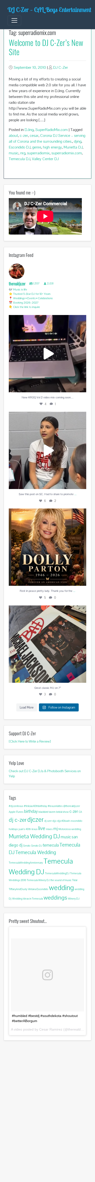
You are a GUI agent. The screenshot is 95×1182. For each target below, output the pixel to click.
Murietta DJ (73, 147)
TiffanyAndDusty (18, 889)
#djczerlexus (16, 806)
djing (77, 141)
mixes (49, 829)
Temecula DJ (19, 158)
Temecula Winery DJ (38, 880)
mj (55, 828)
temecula (51, 845)
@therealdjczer (71, 806)
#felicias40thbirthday (35, 806)
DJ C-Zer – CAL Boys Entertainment (49, 10)
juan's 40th (25, 829)
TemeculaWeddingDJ (57, 873)
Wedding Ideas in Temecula (27, 898)
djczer (35, 819)
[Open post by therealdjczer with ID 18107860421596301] (47, 450)
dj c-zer (18, 819)
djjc (54, 821)
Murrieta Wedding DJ (34, 836)
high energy (52, 147)
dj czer (48, 821)
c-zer (24, 135)
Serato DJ (36, 845)
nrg (22, 153)
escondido (76, 821)
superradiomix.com (66, 153)
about (13, 135)
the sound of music (60, 880)
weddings (55, 897)
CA (80, 812)
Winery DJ (73, 898)
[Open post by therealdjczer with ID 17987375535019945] (47, 547)
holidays (13, 829)
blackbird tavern (47, 812)
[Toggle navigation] (14, 20)
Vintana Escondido (38, 889)
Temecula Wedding (35, 852)
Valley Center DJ (45, 158)
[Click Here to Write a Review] (30, 741)
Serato (26, 845)
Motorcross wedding (69, 829)
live (41, 828)
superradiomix (38, 153)
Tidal (74, 880)
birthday (31, 811)
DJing (29, 129)
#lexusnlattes (55, 806)
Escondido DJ (19, 147)
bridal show (62, 812)
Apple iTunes (16, 812)
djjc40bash (63, 821)
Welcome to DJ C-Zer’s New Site (46, 47)
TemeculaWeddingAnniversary (26, 862)
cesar (34, 135)
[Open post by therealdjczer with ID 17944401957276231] (47, 644)
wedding (61, 887)
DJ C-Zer (60, 67)
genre (36, 147)
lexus (35, 829)
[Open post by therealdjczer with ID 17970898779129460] (47, 353)
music (14, 153)
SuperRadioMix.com (51, 129)
